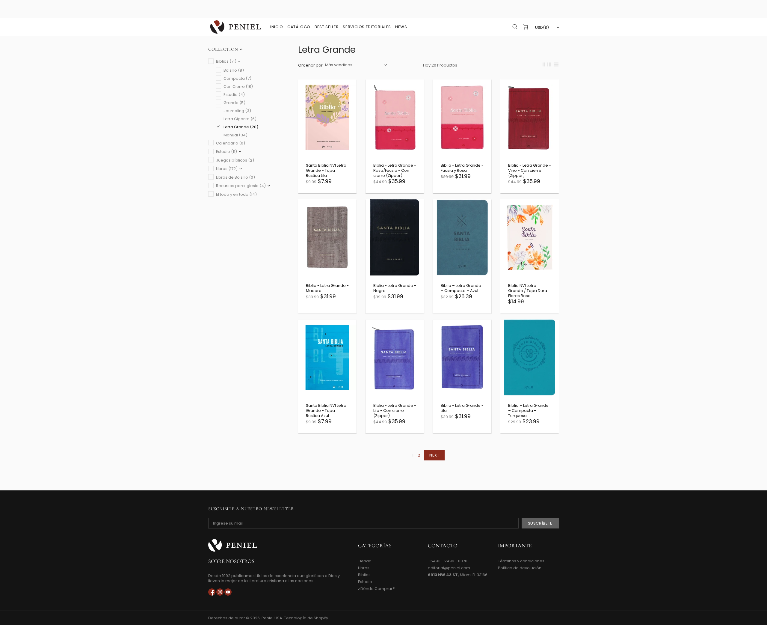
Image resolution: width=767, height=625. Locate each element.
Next (434, 455)
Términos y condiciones (521, 561)
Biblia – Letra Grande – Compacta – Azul (461, 288)
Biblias (364, 574)
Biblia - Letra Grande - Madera (327, 288)
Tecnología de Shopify (306, 618)
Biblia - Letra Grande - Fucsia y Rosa (462, 168)
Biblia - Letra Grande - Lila (462, 408)
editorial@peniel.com (449, 567)
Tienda (365, 561)
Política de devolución (519, 567)
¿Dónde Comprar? (376, 588)
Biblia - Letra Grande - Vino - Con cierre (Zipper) (529, 170)
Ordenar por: (311, 65)
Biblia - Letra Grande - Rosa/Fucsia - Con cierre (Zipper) (394, 170)
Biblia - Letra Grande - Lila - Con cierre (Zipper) (394, 410)
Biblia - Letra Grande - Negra (394, 288)
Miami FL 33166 (457, 574)
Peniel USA (235, 27)
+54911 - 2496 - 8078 (447, 561)
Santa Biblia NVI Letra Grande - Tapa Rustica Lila (326, 170)
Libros (363, 567)
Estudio (365, 581)
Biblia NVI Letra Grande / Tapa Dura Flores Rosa (527, 290)
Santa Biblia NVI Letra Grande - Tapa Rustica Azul (326, 410)
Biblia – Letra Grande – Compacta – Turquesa (528, 410)
